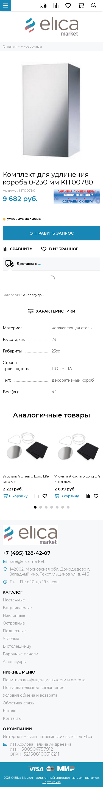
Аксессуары (33, 295)
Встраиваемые (17, 607)
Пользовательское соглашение (34, 687)
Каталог (10, 710)
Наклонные (14, 615)
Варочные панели (20, 654)
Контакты (12, 718)
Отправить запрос (51, 233)
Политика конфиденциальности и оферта (44, 679)
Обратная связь (18, 703)
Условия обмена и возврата (30, 695)
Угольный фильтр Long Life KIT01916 (26, 479)
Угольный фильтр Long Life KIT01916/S (77, 479)
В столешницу (17, 646)
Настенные (14, 600)
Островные (14, 623)
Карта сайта (52, 782)
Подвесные (14, 630)
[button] (35, 507)
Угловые (11, 638)
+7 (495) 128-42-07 (27, 553)
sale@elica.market (27, 561)
